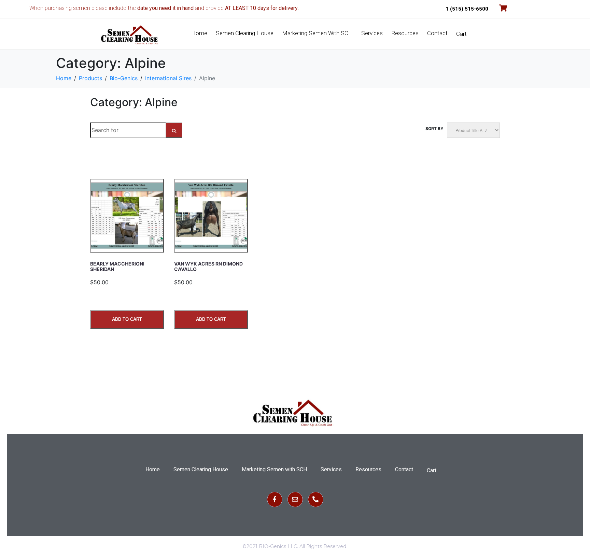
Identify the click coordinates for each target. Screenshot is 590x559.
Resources (405, 33)
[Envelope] (295, 499)
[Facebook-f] (274, 499)
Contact (437, 33)
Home (199, 33)
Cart (461, 33)
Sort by (434, 128)
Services (372, 33)
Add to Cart (127, 319)
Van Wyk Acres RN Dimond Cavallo (208, 266)
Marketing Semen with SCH (317, 33)
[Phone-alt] (315, 499)
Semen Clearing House (244, 33)
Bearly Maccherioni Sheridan (117, 266)
